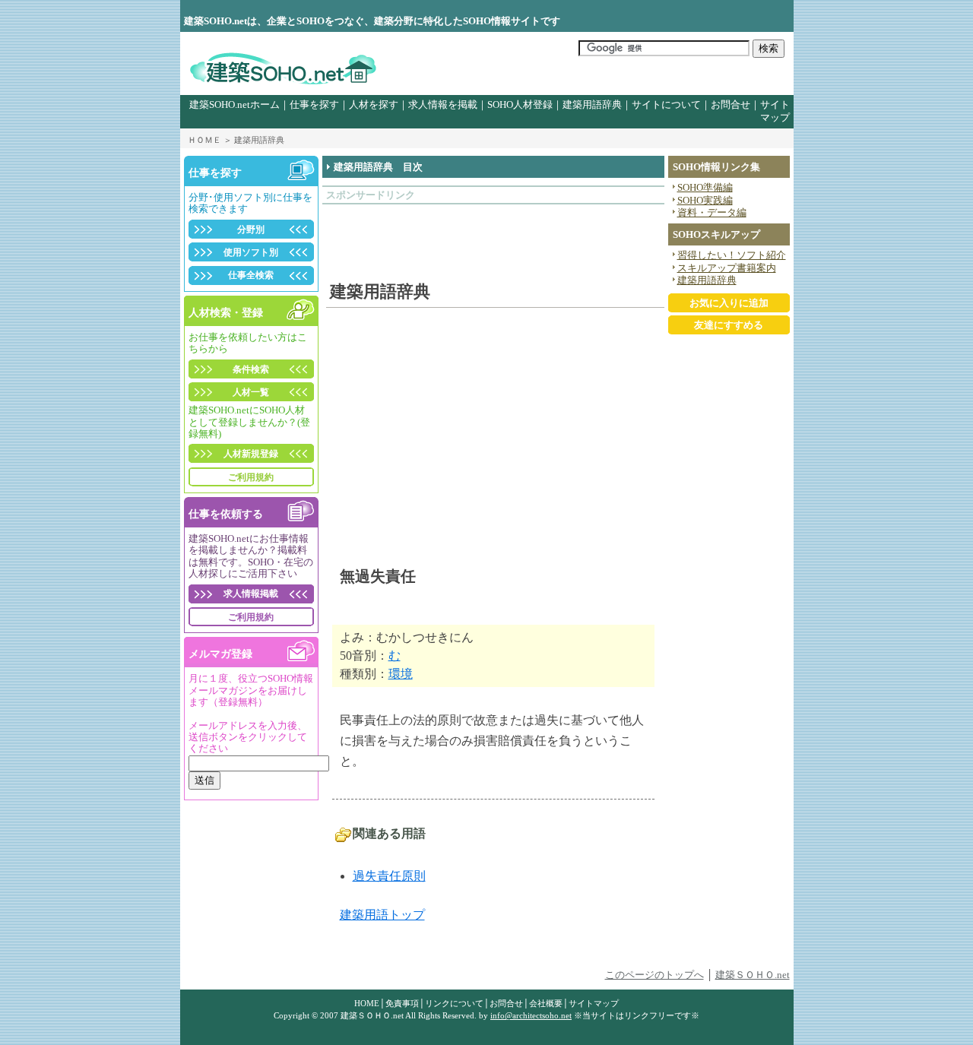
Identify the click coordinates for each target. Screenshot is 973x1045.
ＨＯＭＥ (204, 139)
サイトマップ (594, 1003)
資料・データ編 (711, 212)
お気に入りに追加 (729, 303)
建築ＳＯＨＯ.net (752, 975)
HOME (366, 1003)
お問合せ (730, 105)
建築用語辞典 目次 (378, 167)
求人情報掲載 (250, 593)
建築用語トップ (382, 914)
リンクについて (454, 1003)
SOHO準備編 (705, 187)
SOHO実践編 (705, 200)
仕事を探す (314, 105)
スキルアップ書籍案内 (726, 268)
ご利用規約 (251, 477)
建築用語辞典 (592, 105)
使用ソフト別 (250, 252)
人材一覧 (251, 392)
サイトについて (666, 105)
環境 (400, 673)
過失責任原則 (389, 875)
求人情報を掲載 (442, 105)
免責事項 (402, 1003)
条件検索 (251, 369)
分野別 (251, 229)
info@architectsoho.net (531, 1015)
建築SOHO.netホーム (234, 105)
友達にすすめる (728, 325)
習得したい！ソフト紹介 (731, 255)
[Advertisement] (415, 235)
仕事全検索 (251, 275)
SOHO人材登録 (520, 105)
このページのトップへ (654, 975)
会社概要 (546, 1003)
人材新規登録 (250, 453)
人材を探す (373, 105)
